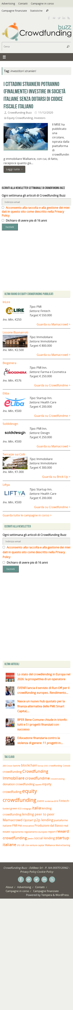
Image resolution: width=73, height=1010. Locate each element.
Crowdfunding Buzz (20, 112)
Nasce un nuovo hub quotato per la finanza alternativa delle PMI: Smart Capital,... (41, 706)
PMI (14, 825)
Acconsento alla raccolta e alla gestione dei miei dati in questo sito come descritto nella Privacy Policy (35, 211)
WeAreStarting (63, 845)
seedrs (30, 838)
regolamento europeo (35, 831)
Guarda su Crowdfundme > (52, 385)
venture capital (37, 845)
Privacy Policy (28, 871)
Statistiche (36, 10)
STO (19, 845)
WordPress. (62, 895)
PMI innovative (26, 825)
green (13, 808)
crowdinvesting (57, 778)
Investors (39, 118)
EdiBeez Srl (36, 867)
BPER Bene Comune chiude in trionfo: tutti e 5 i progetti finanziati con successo (42, 724)
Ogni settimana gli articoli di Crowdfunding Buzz (33, 195)
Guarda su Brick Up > (56, 477)
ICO (19, 808)
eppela (38, 784)
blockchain (29, 765)
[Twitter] (58, 17)
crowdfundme (37, 778)
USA (27, 845)
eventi (40, 801)
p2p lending (43, 820)
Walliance (50, 845)
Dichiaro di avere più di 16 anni (26, 220)
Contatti (23, 3)
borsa (40, 765)
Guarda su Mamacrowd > (53, 324)
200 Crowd (7, 766)
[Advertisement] (36, 617)
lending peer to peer (38, 814)
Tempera (46, 895)
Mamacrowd (13, 820)
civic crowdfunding (53, 765)
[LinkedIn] (63, 17)
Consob (66, 765)
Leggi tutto (13, 169)
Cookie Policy (45, 871)
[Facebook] (48, 17)
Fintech (64, 801)
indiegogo (26, 808)
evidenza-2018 (51, 801)
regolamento (17, 831)
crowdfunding (12, 772)
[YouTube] (53, 17)
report (52, 831)
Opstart (28, 820)
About (9, 887)
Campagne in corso (42, 3)
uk (22, 845)
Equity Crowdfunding (20, 118)
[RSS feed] (68, 17)
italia (36, 807)
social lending (44, 838)
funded (6, 808)
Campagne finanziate (14, 10)
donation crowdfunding (19, 784)
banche (16, 765)
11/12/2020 (45, 112)
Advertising (8, 3)
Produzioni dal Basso (49, 825)
